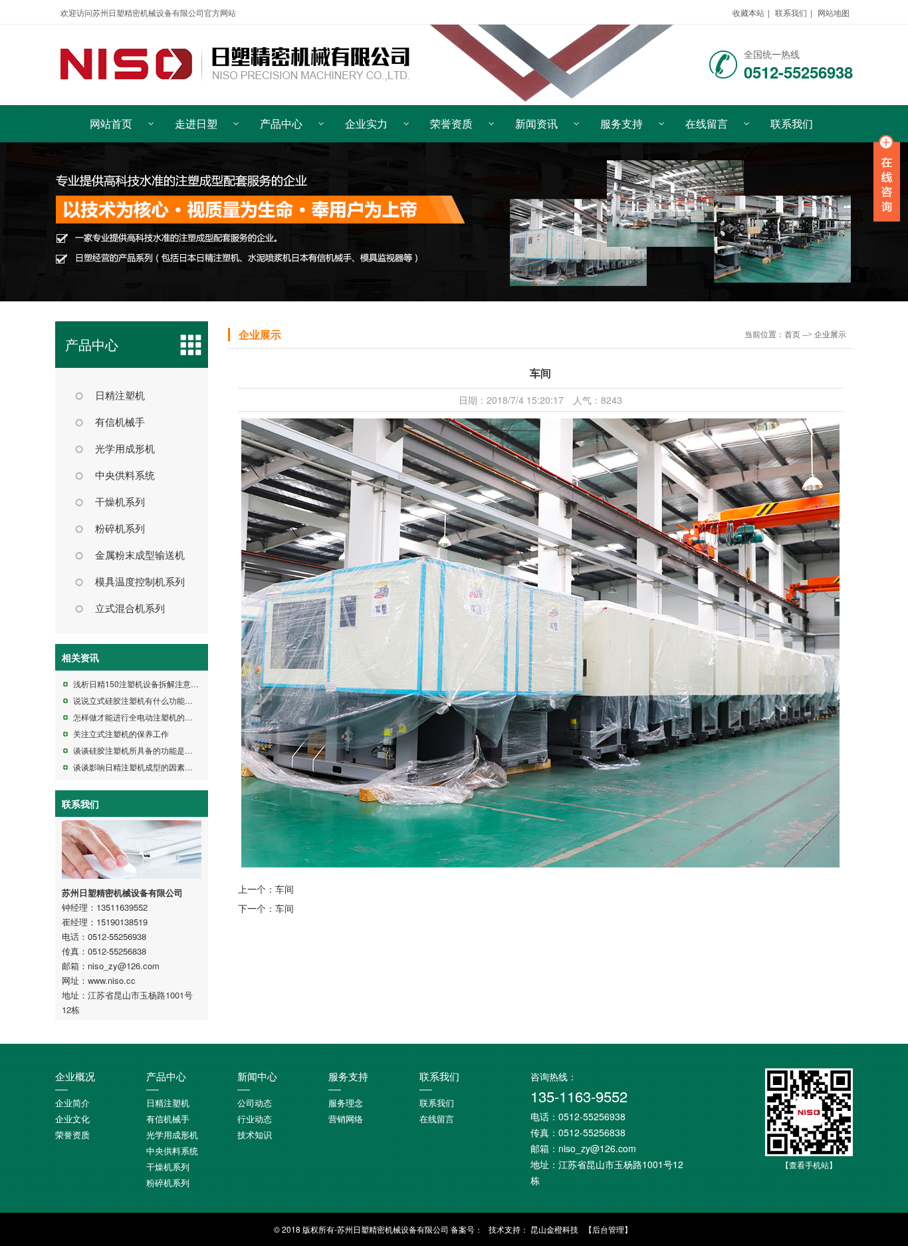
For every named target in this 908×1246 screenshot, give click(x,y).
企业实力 (366, 123)
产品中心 (281, 123)
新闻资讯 (536, 123)
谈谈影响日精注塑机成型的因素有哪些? (143, 766)
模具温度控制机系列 (140, 582)
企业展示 (260, 334)
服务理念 (345, 1103)
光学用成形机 (125, 449)
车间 (284, 888)
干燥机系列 (120, 502)
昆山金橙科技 (554, 1229)
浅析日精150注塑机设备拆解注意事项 (140, 683)
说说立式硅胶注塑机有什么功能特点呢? (143, 700)
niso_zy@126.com (124, 965)
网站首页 (111, 123)
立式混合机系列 (130, 608)
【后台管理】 (608, 1229)
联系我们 (791, 12)
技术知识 (254, 1135)
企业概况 (75, 1077)
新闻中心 (257, 1077)
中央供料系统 (125, 475)
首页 (792, 334)
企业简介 (72, 1103)
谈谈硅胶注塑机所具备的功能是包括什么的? (151, 750)
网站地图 (834, 12)
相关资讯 (80, 657)
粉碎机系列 (120, 529)
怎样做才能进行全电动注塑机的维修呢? (143, 716)
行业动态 (254, 1119)
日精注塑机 (120, 395)
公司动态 (254, 1103)
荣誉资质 (451, 123)
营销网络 (345, 1119)
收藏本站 (748, 12)
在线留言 (706, 123)
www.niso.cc (112, 980)
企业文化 (72, 1119)
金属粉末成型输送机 (140, 555)
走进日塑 (196, 123)
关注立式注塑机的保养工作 (121, 733)
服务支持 (621, 123)
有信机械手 (120, 422)
